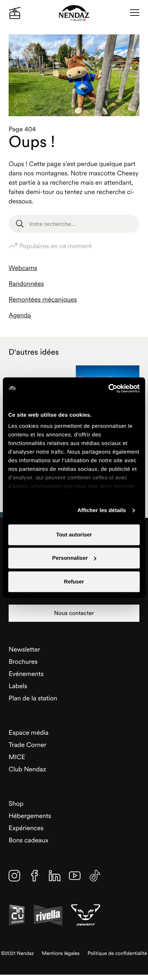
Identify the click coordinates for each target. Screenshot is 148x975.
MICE (17, 757)
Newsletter (24, 649)
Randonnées (26, 283)
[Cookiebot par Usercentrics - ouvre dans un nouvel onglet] (108, 388)
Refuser (74, 581)
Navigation (134, 12)
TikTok (95, 875)
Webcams (23, 268)
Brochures (23, 661)
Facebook (34, 875)
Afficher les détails (101, 510)
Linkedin (54, 875)
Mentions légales (61, 953)
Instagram (14, 875)
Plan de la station (33, 698)
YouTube (74, 875)
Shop (16, 803)
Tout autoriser (74, 534)
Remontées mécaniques (43, 299)
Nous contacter (74, 613)
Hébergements (30, 815)
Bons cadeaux (28, 840)
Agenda (20, 315)
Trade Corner (27, 744)
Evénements (26, 673)
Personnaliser (70, 558)
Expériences (26, 828)
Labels (18, 686)
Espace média (28, 732)
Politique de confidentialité (117, 953)
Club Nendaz (27, 769)
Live (15, 13)
